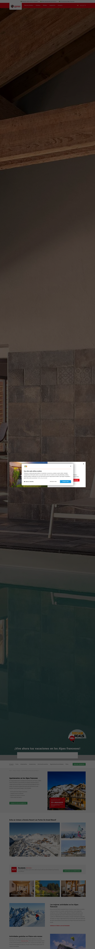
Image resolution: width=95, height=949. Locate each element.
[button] (29, 481)
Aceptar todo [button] (65, 481)
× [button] (70, 466)
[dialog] (47, 474)
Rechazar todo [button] (53, 481)
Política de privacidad (42, 478)
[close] (83, 463)
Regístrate (75, 480)
